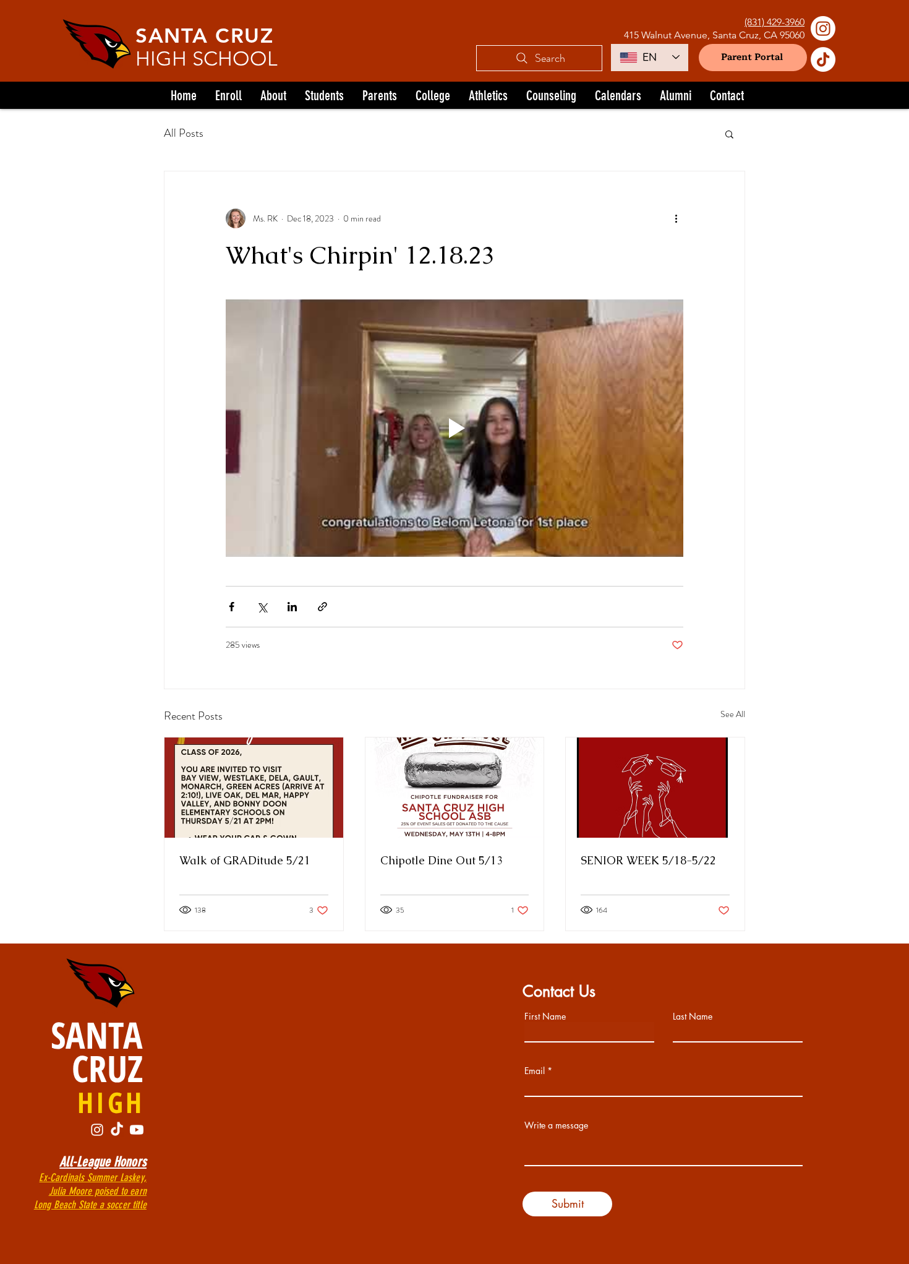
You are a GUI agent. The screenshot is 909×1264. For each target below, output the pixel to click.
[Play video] (454, 428)
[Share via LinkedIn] (292, 607)
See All (732, 714)
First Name (545, 1016)
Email (534, 1071)
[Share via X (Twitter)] (262, 607)
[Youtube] (137, 1130)
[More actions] (675, 218)
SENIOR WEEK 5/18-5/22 (648, 860)
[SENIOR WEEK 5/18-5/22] (655, 787)
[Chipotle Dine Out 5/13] (454, 787)
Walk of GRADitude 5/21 (244, 860)
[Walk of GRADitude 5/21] (253, 787)
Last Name (692, 1016)
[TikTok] (823, 59)
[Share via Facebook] (231, 607)
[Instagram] (823, 28)
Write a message (556, 1125)
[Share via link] (322, 607)
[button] (324, 96)
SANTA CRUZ (204, 35)
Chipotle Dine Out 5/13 (441, 860)
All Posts (183, 133)
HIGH (111, 1102)
